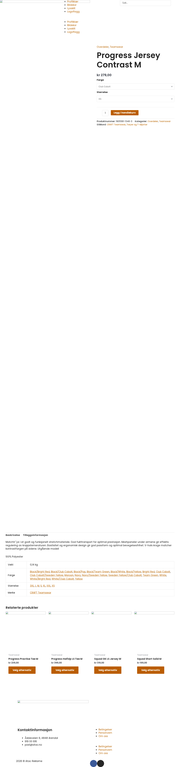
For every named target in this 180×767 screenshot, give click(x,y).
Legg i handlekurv (125, 112)
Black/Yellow (133, 571)
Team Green (150, 575)
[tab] (13, 535)
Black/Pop (80, 571)
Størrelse (102, 92)
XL (44, 585)
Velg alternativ (22, 670)
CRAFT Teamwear (116, 124)
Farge (100, 80)
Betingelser (105, 729)
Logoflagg (73, 11)
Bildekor (71, 5)
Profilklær (72, 22)
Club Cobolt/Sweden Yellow (46, 575)
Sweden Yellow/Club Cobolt (125, 575)
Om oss (103, 736)
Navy (78, 575)
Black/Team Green (98, 571)
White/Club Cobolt (63, 579)
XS (53, 585)
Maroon (69, 575)
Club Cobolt (163, 571)
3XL (32, 585)
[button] (90, 18)
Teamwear (116, 47)
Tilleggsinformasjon (35, 535)
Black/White (118, 571)
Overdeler (103, 47)
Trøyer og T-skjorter (137, 124)
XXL (49, 585)
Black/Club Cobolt (62, 571)
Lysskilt (71, 8)
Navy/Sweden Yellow (94, 575)
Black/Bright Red (40, 571)
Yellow (79, 579)
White (162, 575)
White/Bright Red (40, 579)
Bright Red (148, 571)
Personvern (105, 732)
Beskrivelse (13, 535)
